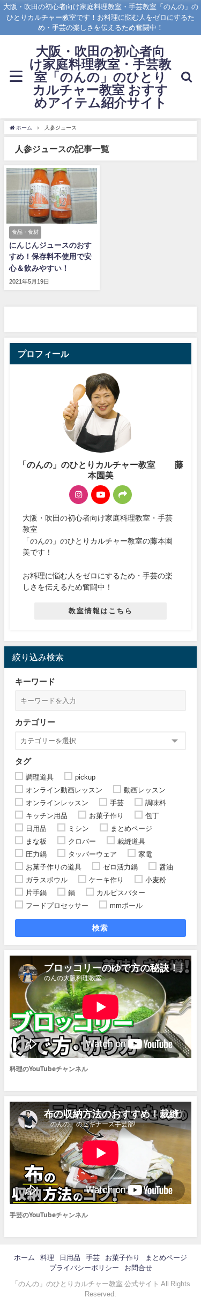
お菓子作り (122, 1257)
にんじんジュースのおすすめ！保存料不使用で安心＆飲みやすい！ (50, 256)
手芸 (93, 1257)
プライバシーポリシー (84, 1267)
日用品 (69, 1257)
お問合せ (138, 1267)
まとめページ (166, 1257)
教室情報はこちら (101, 610)
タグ (23, 761)
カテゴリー (35, 722)
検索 (100, 927)
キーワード (35, 681)
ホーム (24, 1257)
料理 (47, 1257)
